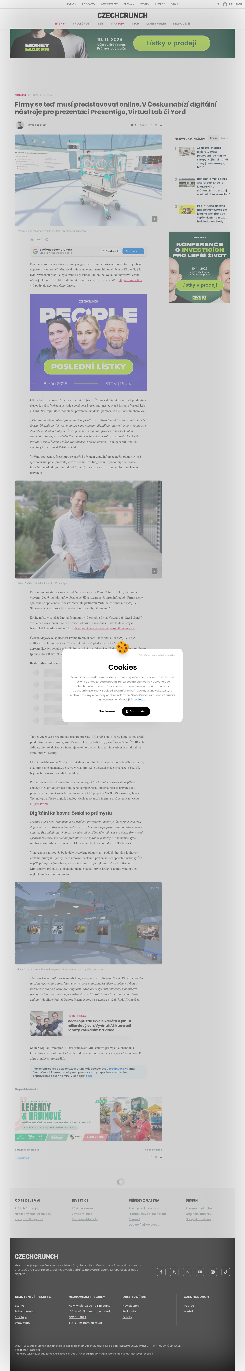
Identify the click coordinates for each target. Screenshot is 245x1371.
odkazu (140, 699)
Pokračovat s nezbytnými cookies (157, 655)
